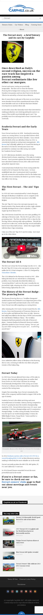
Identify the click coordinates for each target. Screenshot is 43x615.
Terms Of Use (13, 579)
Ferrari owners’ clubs (14, 482)
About (22, 29)
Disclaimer (21, 584)
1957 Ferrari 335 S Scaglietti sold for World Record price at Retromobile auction (27, 531)
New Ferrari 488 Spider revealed (27, 552)
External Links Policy (27, 579)
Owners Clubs (7, 25)
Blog (27, 25)
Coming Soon (36, 25)
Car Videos (19, 25)
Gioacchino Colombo (9, 272)
